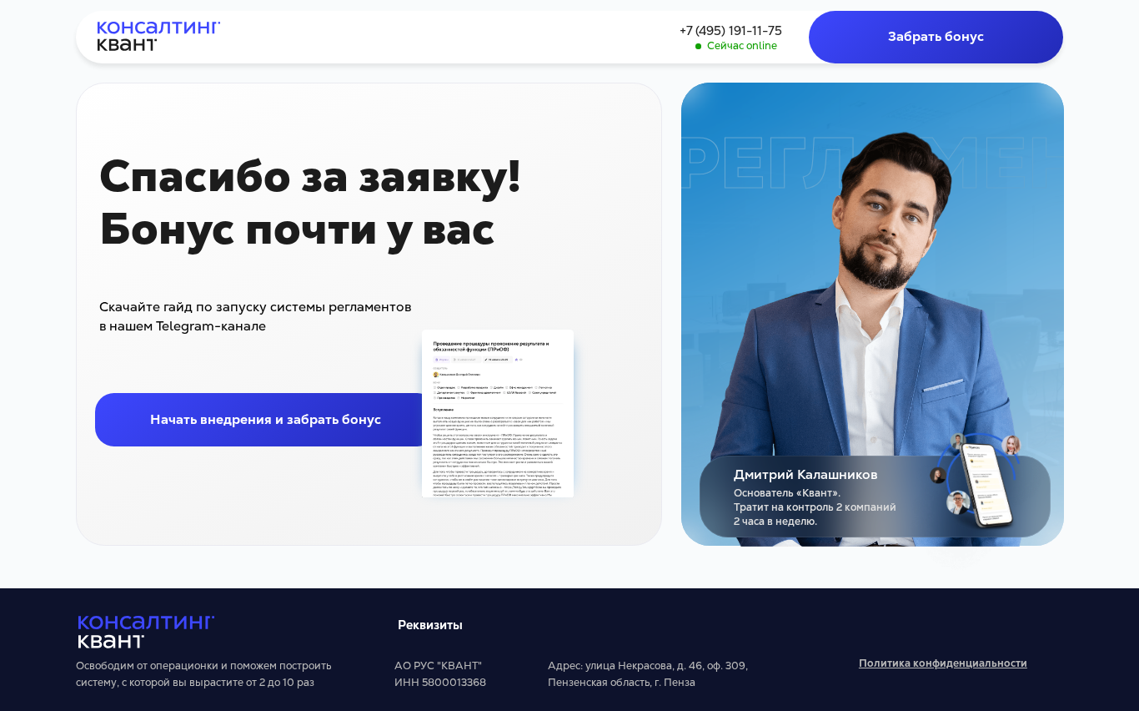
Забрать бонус (936, 36)
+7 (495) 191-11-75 (731, 30)
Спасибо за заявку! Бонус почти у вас (310, 202)
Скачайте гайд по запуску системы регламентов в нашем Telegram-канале (255, 316)
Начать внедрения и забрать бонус (265, 419)
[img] (159, 36)
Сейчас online (742, 46)
